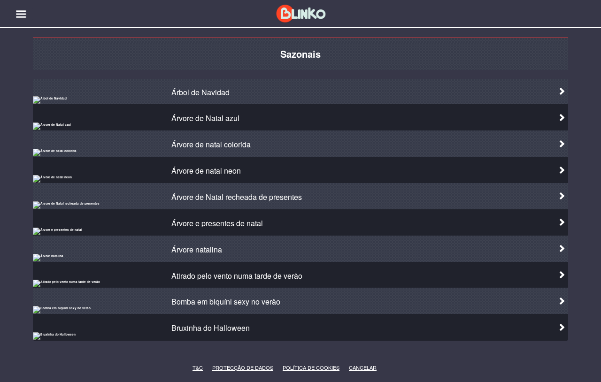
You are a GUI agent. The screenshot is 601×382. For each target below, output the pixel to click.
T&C (195, 367)
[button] (21, 14)
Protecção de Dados (227, 367)
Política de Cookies (297, 367)
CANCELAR (356, 367)
